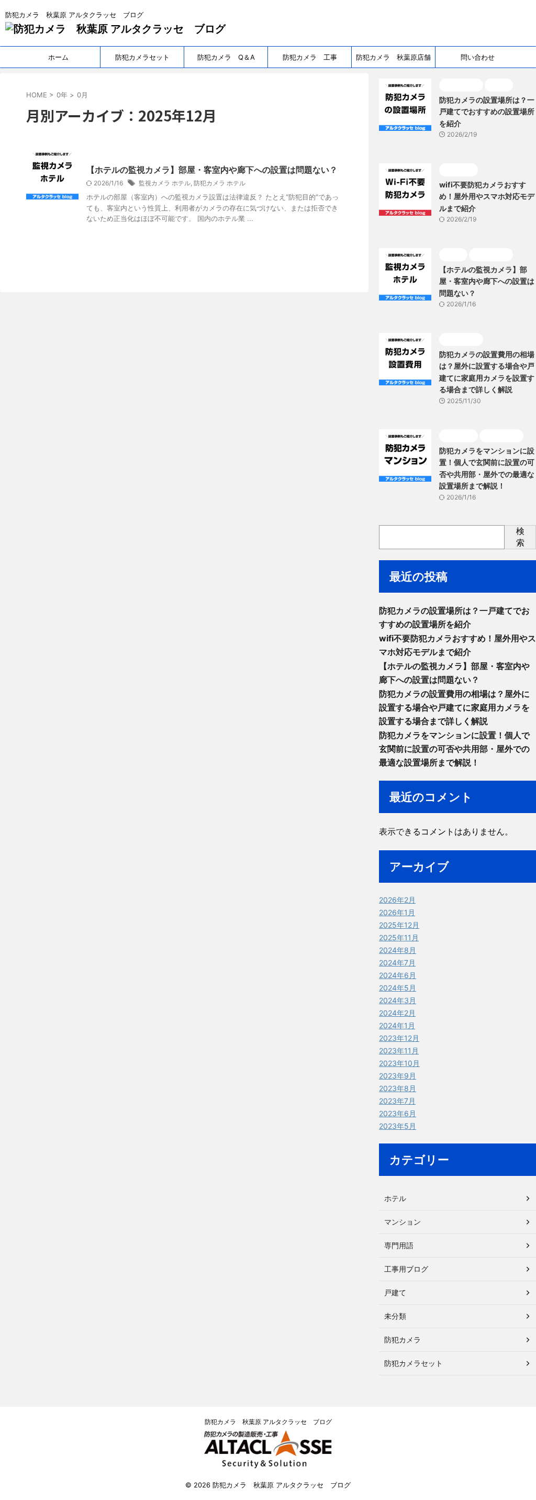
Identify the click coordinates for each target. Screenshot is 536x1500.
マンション (402, 1221)
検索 (520, 537)
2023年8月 (397, 1088)
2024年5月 (397, 987)
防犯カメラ (402, 1339)
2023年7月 (397, 1100)
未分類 (395, 1316)
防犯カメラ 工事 (310, 57)
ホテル (395, 1198)
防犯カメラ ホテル (219, 183)
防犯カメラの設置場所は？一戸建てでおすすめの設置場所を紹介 (486, 111)
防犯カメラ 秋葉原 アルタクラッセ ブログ (268, 1422)
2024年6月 (397, 975)
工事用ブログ (406, 1268)
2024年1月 (397, 1025)
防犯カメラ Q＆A (226, 57)
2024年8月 (397, 950)
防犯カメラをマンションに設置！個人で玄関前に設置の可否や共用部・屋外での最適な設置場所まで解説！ (454, 749)
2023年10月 (399, 1063)
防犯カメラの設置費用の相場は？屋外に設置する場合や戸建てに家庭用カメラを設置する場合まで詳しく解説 (454, 707)
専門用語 (399, 1245)
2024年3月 (397, 1000)
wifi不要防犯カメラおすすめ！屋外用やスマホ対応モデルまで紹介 (486, 196)
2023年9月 (397, 1075)
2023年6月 (397, 1113)
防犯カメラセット (142, 57)
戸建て (395, 1292)
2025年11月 (399, 937)
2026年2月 (397, 899)
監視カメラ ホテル (165, 183)
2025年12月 (399, 924)
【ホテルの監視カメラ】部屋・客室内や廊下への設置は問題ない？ (212, 169)
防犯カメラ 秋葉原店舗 (393, 57)
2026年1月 (397, 912)
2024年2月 (397, 1012)
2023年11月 (399, 1050)
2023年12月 (399, 1038)
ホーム (58, 57)
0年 (62, 95)
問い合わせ (478, 57)
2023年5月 (397, 1125)
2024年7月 (397, 962)
